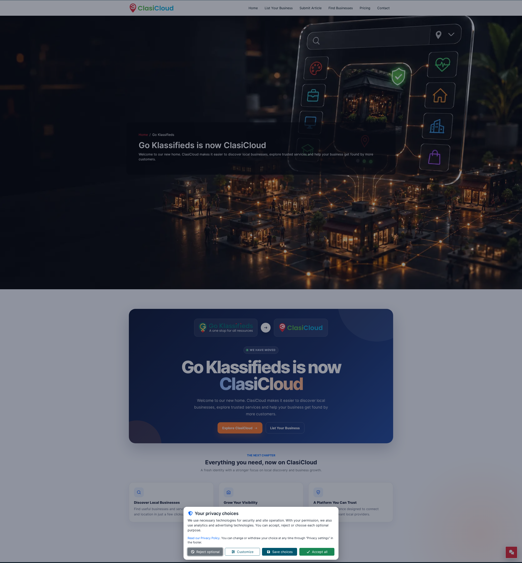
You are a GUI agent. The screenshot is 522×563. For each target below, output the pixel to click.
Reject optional (208, 552)
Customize (245, 552)
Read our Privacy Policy (204, 538)
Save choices (282, 552)
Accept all (319, 552)
